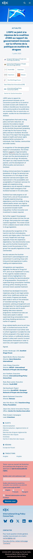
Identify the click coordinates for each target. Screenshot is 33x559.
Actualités (16, 28)
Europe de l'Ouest (9, 448)
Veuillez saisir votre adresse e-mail (14, 476)
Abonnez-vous (10, 501)
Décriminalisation (9, 426)
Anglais (5, 456)
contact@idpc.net (9, 538)
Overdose (6, 437)
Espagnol (25, 492)
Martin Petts (16, 554)
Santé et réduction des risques (13, 439)
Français (15, 492)
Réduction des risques (10, 434)
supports (12, 152)
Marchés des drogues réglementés (15, 432)
